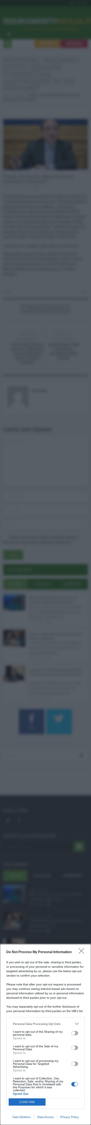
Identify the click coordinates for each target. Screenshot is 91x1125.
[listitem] (45, 1024)
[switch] (74, 1033)
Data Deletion (21, 1117)
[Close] (83, 952)
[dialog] (45, 1034)
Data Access (45, 1117)
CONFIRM (27, 1102)
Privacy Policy (69, 1117)
